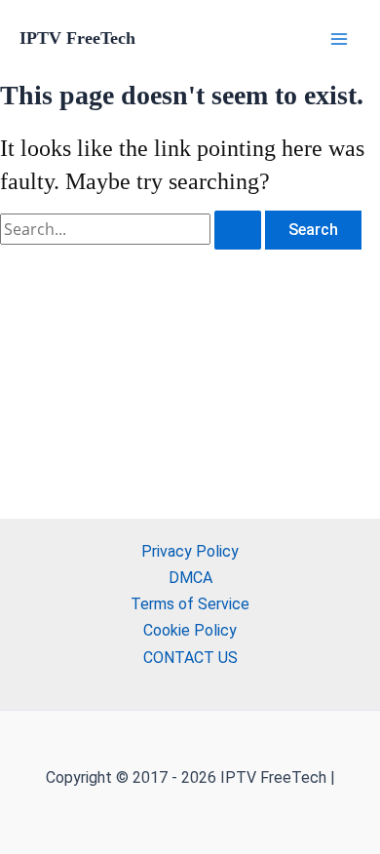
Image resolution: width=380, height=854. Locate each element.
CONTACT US (190, 657)
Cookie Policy (190, 630)
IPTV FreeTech (77, 38)
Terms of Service (190, 604)
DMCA (190, 577)
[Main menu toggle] (339, 39)
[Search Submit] (237, 230)
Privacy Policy (190, 551)
